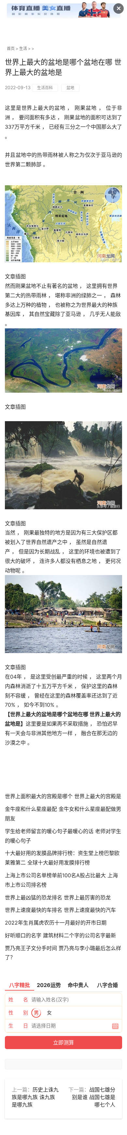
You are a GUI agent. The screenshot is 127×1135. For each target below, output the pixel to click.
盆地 (70, 87)
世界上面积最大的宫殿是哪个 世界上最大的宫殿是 (63, 796)
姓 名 (18, 999)
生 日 (18, 1026)
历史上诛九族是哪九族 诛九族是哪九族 (35, 1097)
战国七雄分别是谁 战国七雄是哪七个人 (93, 1097)
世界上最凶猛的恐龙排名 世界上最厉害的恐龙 (58, 897)
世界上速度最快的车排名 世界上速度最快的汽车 (60, 910)
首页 (11, 48)
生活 (23, 48)
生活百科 (45, 87)
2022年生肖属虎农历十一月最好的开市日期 (55, 922)
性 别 (18, 1013)
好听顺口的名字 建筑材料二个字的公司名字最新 (60, 935)
